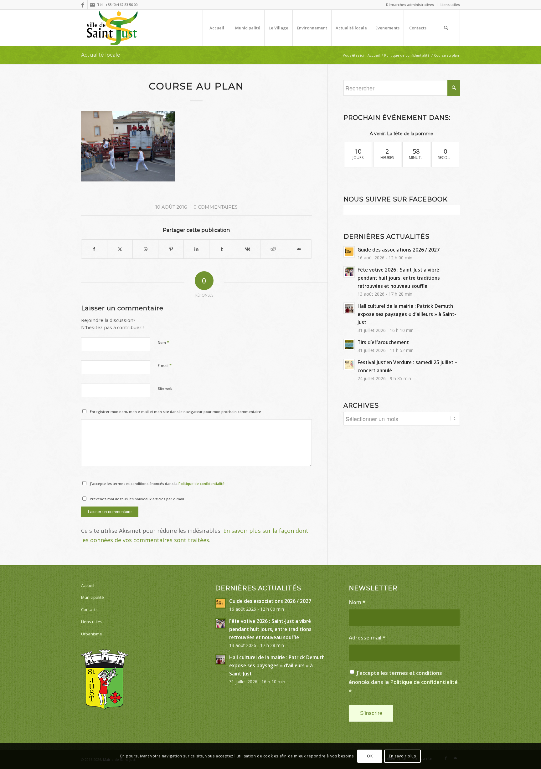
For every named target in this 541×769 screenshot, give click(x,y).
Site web (165, 388)
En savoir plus (402, 756)
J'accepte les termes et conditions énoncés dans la (157, 483)
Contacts (89, 609)
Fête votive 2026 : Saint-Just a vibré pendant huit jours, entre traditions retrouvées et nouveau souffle (399, 278)
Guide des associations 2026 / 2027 (399, 250)
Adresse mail (367, 637)
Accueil (87, 585)
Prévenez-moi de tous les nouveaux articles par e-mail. (137, 499)
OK (370, 756)
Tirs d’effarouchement (383, 342)
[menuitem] (410, 4)
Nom (163, 342)
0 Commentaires (215, 207)
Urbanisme (91, 634)
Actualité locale (100, 55)
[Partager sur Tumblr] (222, 249)
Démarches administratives (410, 4)
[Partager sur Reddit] (273, 249)
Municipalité (92, 597)
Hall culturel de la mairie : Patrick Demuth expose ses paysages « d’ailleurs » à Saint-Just (407, 314)
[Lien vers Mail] (92, 4)
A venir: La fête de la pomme (401, 133)
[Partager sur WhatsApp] (145, 249)
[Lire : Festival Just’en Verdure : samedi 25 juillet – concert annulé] (349, 364)
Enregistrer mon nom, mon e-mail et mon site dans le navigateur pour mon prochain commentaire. (176, 411)
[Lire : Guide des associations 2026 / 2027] (349, 251)
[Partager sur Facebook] (94, 249)
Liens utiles (450, 4)
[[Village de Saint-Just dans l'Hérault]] (112, 28)
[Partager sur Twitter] (120, 249)
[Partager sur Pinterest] (171, 249)
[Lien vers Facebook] (82, 4)
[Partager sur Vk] (247, 249)
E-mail (165, 365)
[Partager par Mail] (299, 249)
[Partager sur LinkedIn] (196, 249)
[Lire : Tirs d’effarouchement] (349, 344)
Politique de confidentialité (201, 483)
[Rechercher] (446, 28)
